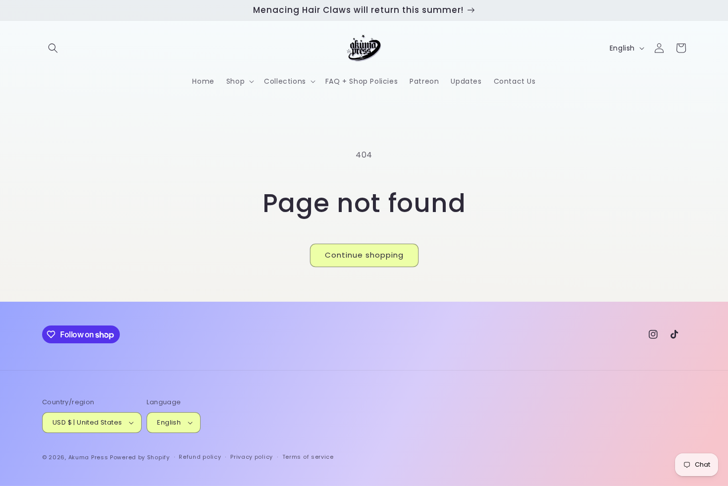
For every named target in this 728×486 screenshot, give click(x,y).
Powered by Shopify (140, 457)
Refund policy (200, 457)
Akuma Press (88, 457)
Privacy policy (251, 457)
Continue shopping (364, 255)
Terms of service (308, 457)
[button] (53, 48)
